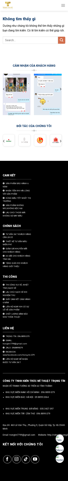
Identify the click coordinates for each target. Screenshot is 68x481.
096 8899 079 (48, 392)
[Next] (60, 89)
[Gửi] (61, 40)
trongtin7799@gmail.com (22, 435)
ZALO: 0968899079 (14, 348)
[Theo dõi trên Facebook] (7, 459)
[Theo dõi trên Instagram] (16, 459)
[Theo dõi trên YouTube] (35, 459)
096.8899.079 (43, 413)
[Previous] (4, 89)
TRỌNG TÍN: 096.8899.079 (17, 336)
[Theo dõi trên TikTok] (26, 459)
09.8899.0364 (42, 397)
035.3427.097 (47, 408)
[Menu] (63, 5)
